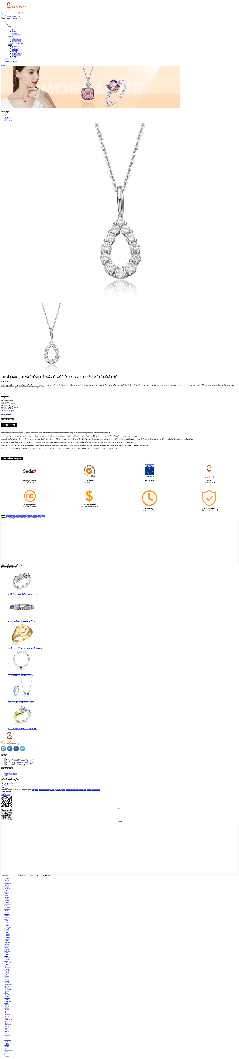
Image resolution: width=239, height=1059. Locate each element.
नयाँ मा (13, 38)
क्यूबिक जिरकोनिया (17, 53)
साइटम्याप (35, 790)
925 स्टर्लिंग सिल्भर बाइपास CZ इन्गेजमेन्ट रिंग (22, 729)
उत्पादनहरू (7, 24)
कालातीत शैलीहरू (16, 41)
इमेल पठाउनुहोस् (5, 793)
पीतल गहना (15, 50)
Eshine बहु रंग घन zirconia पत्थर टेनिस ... (22, 621)
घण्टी (13, 28)
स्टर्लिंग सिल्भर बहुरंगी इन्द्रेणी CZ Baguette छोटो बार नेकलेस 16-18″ (22, 517)
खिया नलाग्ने (15, 48)
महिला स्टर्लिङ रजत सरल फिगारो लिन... (20, 675)
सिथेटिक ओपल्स (16, 55)
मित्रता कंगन (50, 790)
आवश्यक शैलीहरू (16, 40)
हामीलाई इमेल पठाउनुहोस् (7, 410)
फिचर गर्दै (10, 36)
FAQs (6, 60)
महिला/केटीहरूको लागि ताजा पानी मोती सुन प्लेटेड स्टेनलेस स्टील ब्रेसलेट (25, 516)
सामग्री (10, 45)
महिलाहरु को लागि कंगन (72, 790)
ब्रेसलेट (14, 31)
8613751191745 (5, 795)
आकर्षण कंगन (82, 790)
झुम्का (13, 30)
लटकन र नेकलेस (16, 35)
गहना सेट (14, 33)
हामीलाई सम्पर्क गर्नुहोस (10, 61)
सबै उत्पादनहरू (96, 790)
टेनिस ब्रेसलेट (43, 790)
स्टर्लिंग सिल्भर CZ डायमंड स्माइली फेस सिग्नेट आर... (25, 648)
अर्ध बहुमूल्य (15, 56)
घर (5, 21)
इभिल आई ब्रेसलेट (60, 790)
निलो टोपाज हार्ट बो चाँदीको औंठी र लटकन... (22, 702)
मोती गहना (14, 51)
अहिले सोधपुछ (4, 788)
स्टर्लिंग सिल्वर (16, 46)
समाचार (6, 58)
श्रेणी (9, 26)
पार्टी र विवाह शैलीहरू (17, 43)
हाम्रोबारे (6, 23)
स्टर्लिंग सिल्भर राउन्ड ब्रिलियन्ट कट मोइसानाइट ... (24, 594)
